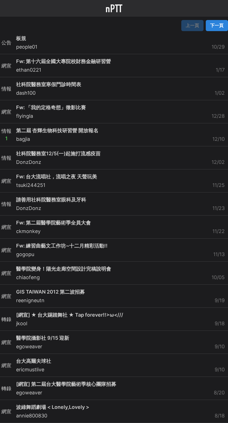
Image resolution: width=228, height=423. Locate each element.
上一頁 (192, 25)
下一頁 (217, 25)
